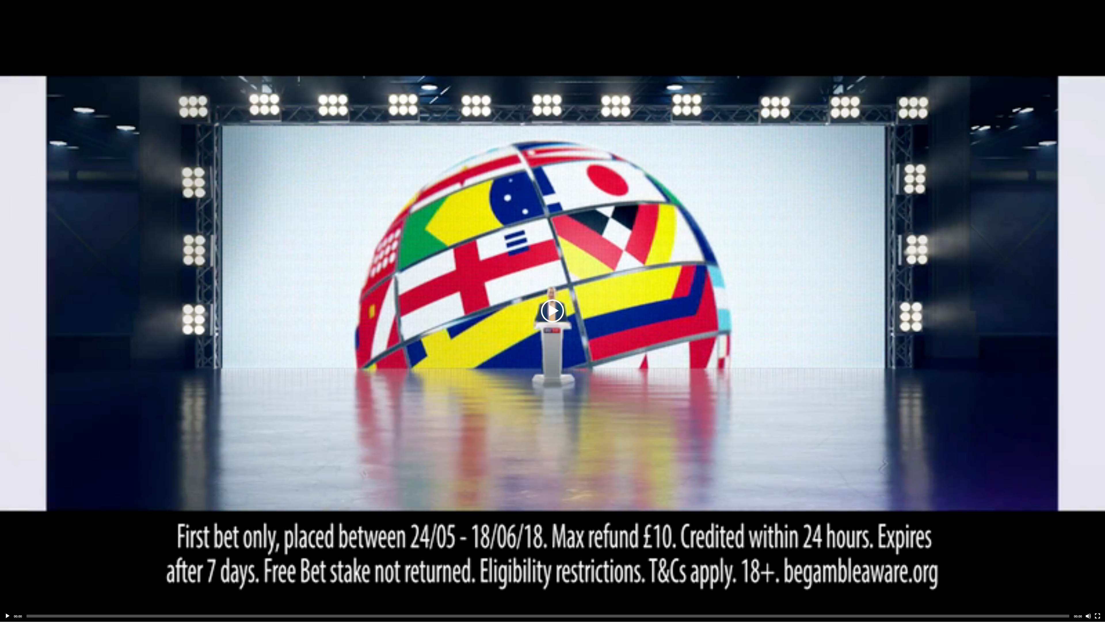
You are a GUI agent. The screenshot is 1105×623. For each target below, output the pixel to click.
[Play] (7, 616)
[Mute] (1088, 616)
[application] (552, 311)
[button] (552, 310)
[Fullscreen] (1097, 616)
